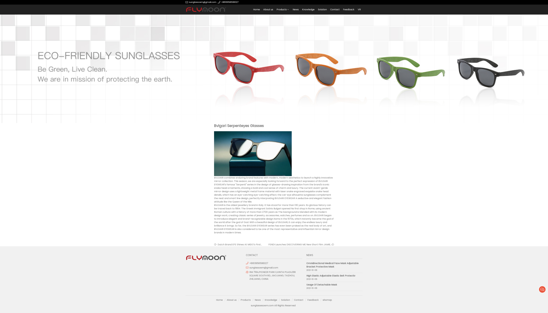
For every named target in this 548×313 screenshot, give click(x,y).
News (296, 9)
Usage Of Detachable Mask (321, 284)
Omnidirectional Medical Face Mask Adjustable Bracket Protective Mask (332, 265)
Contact (335, 9)
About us (268, 9)
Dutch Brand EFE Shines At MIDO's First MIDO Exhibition (239, 244)
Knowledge (308, 9)
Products (282, 9)
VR (359, 9)
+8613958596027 (230, 2)
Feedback (348, 9)
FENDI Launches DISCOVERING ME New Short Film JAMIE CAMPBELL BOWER (299, 244)
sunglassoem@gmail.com (202, 2)
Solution (322, 9)
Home (256, 9)
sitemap (327, 300)
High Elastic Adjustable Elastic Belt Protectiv (330, 275)
